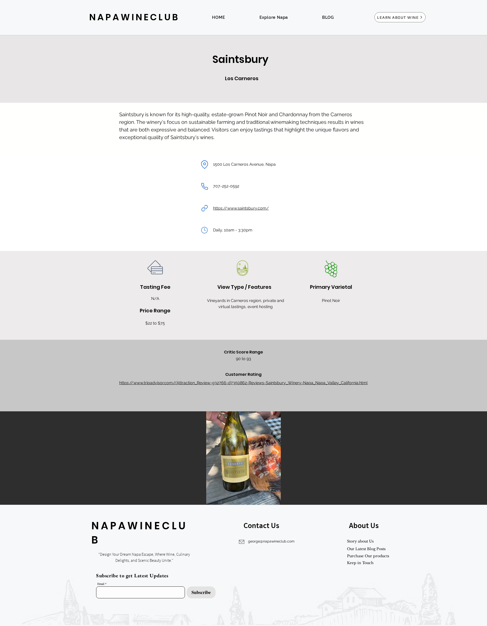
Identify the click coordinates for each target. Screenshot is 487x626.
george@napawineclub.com (271, 541)
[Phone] (204, 186)
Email (100, 583)
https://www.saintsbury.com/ (241, 208)
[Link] (204, 208)
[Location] (204, 164)
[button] (243, 458)
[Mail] (204, 230)
